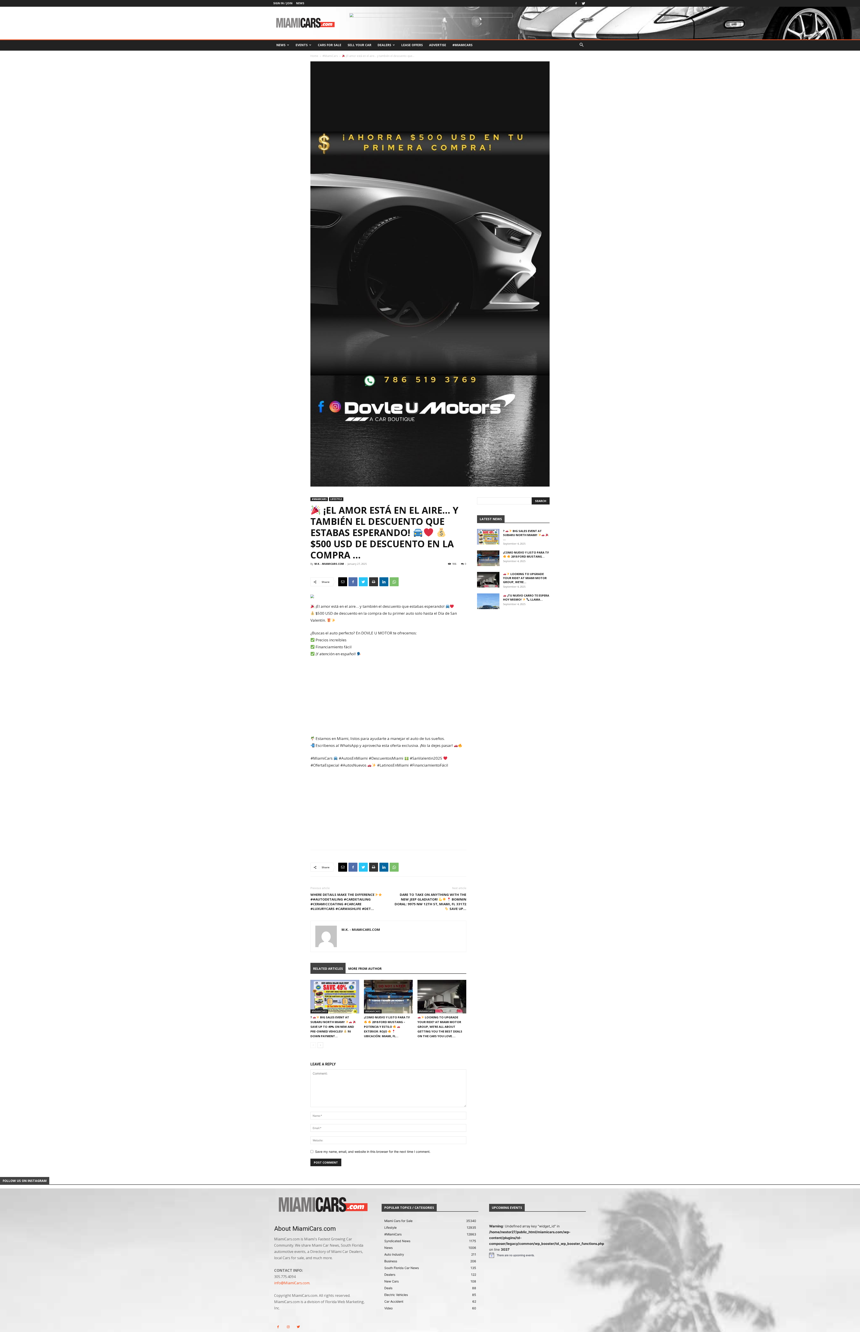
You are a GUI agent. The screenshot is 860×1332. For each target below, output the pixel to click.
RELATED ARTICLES (328, 968)
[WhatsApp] (394, 581)
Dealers (384, 45)
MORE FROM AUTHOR (365, 968)
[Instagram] (288, 1327)
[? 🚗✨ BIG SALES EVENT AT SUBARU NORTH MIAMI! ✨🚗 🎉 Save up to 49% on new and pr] (334, 996)
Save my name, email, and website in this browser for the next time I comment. (372, 1151)
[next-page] (320, 1045)
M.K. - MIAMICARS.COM (329, 563)
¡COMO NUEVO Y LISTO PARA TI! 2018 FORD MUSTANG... (526, 554)
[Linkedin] (383, 581)
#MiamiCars (462, 45)
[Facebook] (576, 3)
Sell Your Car (359, 45)
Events (302, 45)
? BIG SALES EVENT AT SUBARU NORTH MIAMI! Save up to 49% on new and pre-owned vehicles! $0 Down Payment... (332, 1026)
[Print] (373, 581)
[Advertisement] (388, 696)
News (300, 3)
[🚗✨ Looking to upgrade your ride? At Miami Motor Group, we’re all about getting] (441, 996)
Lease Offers (412, 45)
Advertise (437, 45)
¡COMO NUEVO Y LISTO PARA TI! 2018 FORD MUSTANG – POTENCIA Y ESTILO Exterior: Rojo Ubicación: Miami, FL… (387, 1026)
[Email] (342, 581)
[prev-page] (313, 1045)
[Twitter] (583, 3)
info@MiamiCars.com (292, 1282)
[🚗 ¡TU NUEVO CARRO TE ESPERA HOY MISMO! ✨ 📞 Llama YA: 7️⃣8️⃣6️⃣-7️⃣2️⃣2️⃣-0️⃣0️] (488, 601)
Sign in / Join (282, 3)
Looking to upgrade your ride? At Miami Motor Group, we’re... (525, 578)
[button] (581, 45)
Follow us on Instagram (25, 1181)
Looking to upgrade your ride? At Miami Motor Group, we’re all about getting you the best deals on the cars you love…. (439, 1026)
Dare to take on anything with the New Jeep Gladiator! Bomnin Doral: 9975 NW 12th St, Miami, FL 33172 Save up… (430, 901)
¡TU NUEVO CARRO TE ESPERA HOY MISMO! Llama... (526, 597)
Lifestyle (336, 499)
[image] (322, 1205)
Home (314, 56)
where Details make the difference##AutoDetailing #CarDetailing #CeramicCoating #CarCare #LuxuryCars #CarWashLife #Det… (342, 901)
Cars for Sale (329, 45)
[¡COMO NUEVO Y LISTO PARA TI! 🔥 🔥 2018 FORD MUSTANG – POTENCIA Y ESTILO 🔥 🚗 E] (388, 996)
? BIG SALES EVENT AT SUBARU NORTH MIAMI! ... (522, 535)
